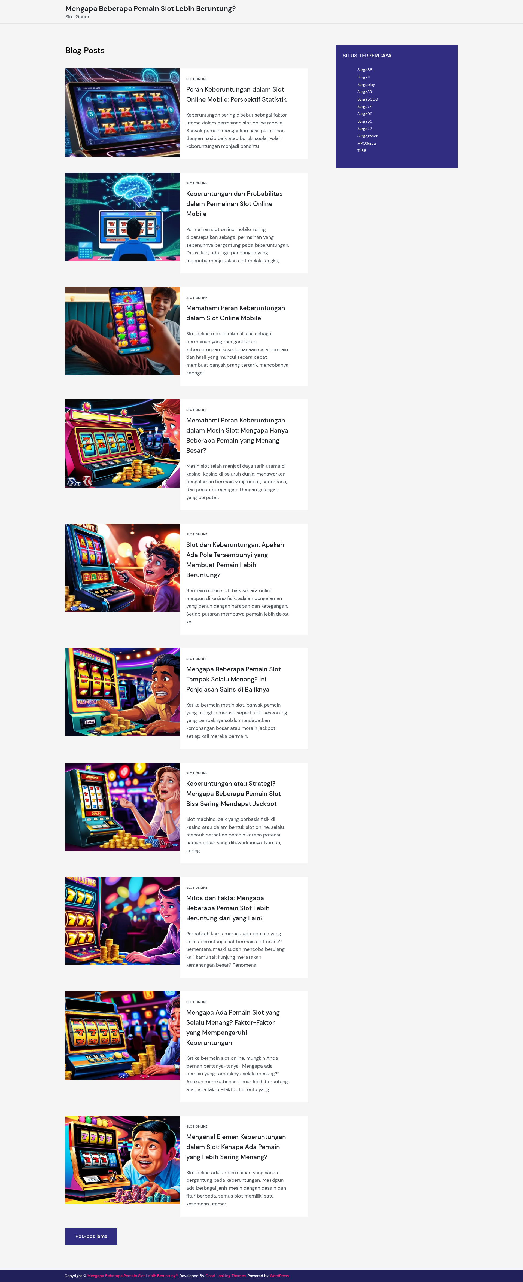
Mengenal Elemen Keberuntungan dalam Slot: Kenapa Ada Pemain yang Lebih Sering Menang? (236, 1147)
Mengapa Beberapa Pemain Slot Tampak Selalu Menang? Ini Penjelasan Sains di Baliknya (233, 679)
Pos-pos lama (91, 1236)
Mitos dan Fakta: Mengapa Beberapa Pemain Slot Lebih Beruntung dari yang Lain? (228, 908)
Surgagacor (367, 135)
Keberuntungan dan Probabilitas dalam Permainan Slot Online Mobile (234, 204)
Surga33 (364, 91)
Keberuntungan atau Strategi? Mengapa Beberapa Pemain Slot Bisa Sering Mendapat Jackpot (233, 794)
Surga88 (364, 69)
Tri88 (361, 150)
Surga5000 (367, 99)
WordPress (279, 1275)
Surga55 (364, 121)
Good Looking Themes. (226, 1275)
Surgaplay (366, 84)
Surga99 (364, 113)
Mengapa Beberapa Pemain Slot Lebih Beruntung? (150, 8)
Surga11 (363, 77)
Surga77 (364, 106)
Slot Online (196, 79)
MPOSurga (366, 143)
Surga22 (364, 128)
